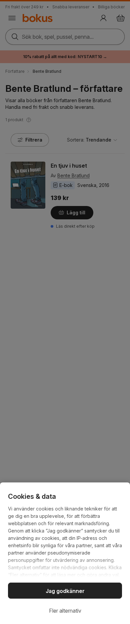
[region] (65, 553)
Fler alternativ (65, 610)
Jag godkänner (65, 591)
